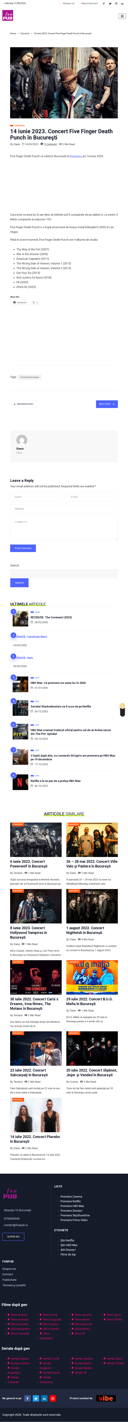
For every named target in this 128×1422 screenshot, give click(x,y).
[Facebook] (104, 3)
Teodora (18, 873)
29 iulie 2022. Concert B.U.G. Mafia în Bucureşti (89, 1001)
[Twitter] (110, 3)
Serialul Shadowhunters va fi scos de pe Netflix (61, 706)
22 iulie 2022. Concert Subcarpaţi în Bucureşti (29, 1072)
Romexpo (76, 156)
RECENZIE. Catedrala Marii (30, 636)
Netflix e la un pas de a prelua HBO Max (56, 781)
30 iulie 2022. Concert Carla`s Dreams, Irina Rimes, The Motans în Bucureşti (34, 1004)
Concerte (24, 33)
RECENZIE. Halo (23, 657)
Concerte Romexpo (29, 377)
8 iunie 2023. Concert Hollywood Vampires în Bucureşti (28, 933)
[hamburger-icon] (122, 16)
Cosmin (74, 1081)
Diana (17, 144)
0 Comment (50, 144)
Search (14, 565)
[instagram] (116, 3)
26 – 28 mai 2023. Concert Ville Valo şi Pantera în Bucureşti (92, 863)
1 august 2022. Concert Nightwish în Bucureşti (85, 930)
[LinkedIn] (123, 3)
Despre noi (13, 1236)
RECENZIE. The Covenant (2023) (51, 617)
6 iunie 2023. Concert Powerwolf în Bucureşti (28, 863)
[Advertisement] (64, 185)
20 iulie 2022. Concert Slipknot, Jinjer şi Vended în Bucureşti (91, 1072)
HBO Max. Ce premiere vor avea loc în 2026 (58, 682)
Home (13, 33)
